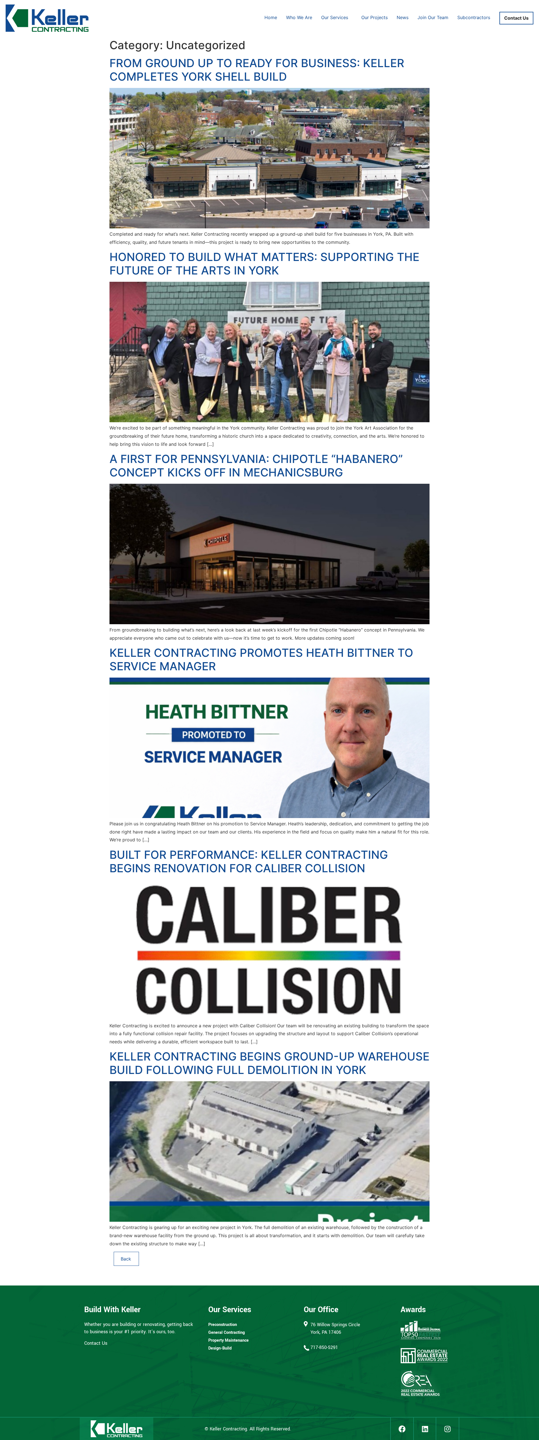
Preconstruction (222, 1325)
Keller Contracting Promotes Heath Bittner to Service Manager (261, 659)
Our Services (334, 17)
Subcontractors (473, 17)
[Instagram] (447, 1429)
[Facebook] (401, 1429)
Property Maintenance (228, 1340)
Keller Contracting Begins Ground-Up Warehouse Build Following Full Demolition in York (269, 1063)
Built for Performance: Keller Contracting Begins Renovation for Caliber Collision (248, 861)
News (402, 17)
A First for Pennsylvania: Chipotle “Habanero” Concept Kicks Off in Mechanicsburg (256, 465)
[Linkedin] (424, 1429)
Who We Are (299, 17)
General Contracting (226, 1332)
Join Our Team (432, 17)
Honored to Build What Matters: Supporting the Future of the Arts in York (264, 263)
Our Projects (374, 17)
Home (270, 17)
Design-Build (220, 1348)
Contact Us (516, 18)
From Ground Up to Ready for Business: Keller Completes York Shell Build (256, 69)
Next (126, 1259)
